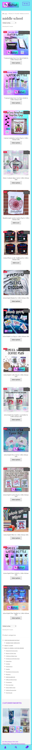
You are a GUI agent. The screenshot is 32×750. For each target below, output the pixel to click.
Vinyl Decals (9, 692)
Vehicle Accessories (11, 690)
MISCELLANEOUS (10, 677)
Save (6, 32)
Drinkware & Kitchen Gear (13, 658)
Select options (16, 62)
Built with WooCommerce (18, 743)
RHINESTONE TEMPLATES (13, 643)
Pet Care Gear (9, 685)
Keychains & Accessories (12, 671)
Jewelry (8, 669)
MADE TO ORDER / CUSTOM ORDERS (14, 648)
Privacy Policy (6, 743)
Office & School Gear (11, 679)
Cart (24, 746)
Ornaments (9, 682)
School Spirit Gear (10, 687)
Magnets (8, 674)
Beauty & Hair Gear (11, 653)
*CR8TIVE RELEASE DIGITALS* (12, 640)
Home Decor (9, 666)
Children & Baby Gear (11, 656)
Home (5, 13)
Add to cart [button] (16, 222)
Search (16, 747)
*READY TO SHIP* (8, 645)
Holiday (8, 664)
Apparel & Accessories (12, 650)
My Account (5, 747)
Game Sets (9, 661)
